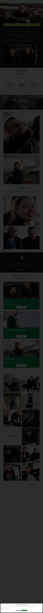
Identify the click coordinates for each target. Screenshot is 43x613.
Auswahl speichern (18, 610)
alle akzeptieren (24, 610)
